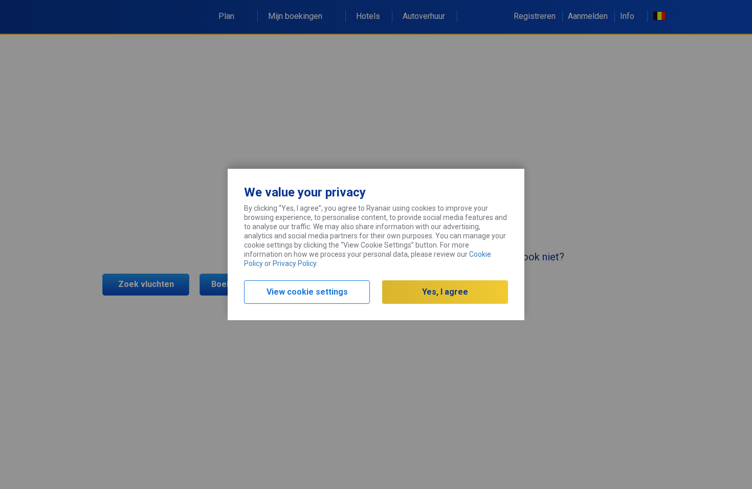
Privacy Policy (294, 263)
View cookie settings (307, 292)
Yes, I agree (445, 292)
